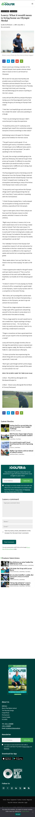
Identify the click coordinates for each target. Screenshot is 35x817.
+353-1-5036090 (8, 724)
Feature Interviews (14, 565)
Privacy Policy (18, 490)
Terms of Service (10, 549)
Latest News (5, 11)
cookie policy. (25, 811)
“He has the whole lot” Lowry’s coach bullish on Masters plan (20, 583)
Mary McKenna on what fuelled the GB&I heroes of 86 (21, 563)
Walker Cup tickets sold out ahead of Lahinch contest (21, 451)
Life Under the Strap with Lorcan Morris (21, 569)
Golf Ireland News (14, 454)
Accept (18, 814)
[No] (33, 812)
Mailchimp (27, 490)
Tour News (13, 11)
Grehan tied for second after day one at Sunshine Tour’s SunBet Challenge (21, 427)
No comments (5, 27)
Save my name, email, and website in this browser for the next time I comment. (18, 532)
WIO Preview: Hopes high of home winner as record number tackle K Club (21, 435)
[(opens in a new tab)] (17, 679)
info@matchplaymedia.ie (13, 728)
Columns (12, 447)
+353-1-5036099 (6, 726)
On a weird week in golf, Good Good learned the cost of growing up (21, 444)
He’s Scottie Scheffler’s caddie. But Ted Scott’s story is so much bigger (21, 576)
